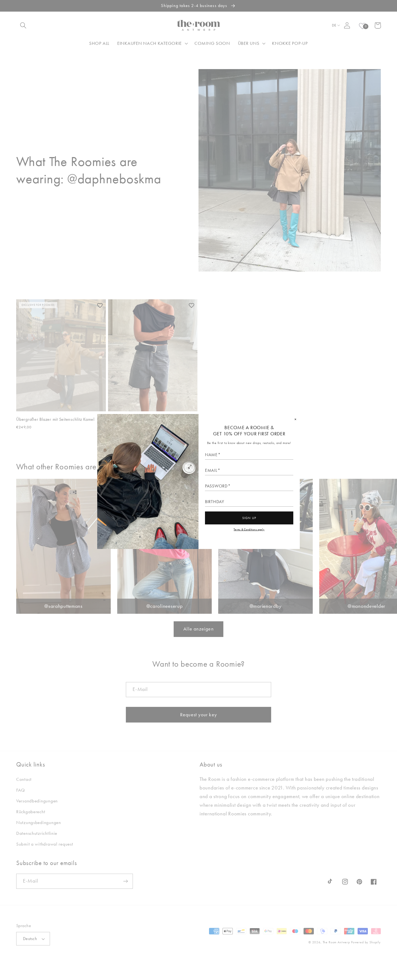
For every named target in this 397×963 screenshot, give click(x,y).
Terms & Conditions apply (249, 529)
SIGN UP (249, 518)
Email (211, 470)
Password (216, 486)
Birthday (214, 501)
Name (211, 454)
